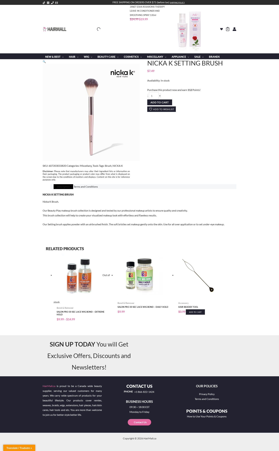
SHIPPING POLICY (177, 2)
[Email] (56, 2)
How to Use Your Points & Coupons (207, 416)
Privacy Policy (207, 394)
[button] (62, 56)
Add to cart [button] (195, 312)
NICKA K (118, 165)
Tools (95, 165)
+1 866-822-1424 (144, 392)
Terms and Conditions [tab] (86, 186)
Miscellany (86, 165)
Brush (108, 165)
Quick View (82, 301)
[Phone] (52, 2)
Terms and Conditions (207, 398)
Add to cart (159, 102)
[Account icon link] (234, 29)
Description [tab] (63, 186)
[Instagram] (48, 2)
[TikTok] (44, 2)
